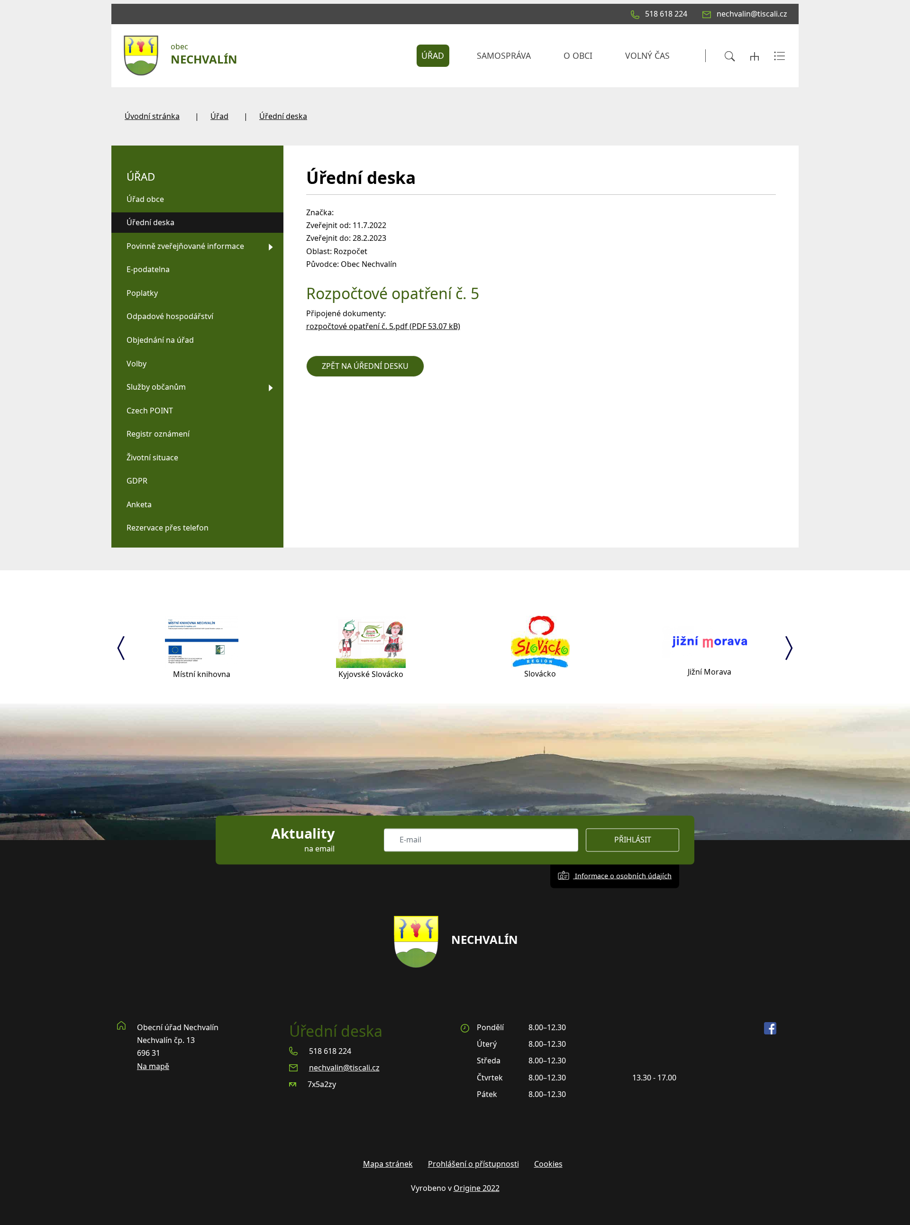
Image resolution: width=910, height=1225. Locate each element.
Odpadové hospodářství (170, 316)
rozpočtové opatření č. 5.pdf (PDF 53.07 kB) (383, 326)
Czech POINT (150, 410)
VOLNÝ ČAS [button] (647, 55)
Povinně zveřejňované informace (185, 246)
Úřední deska (283, 116)
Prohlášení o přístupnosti (473, 1164)
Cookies (548, 1164)
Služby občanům (156, 387)
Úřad (219, 116)
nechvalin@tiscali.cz (344, 1067)
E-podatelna (148, 269)
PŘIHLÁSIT (632, 840)
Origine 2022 (477, 1188)
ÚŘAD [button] (432, 55)
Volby (136, 363)
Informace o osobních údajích (622, 875)
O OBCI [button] (578, 55)
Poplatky (142, 293)
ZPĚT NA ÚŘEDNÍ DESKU (365, 366)
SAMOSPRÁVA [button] (504, 55)
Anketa (139, 504)
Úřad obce (145, 199)
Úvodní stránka (152, 116)
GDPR (137, 480)
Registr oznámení (158, 434)
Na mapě (153, 1066)
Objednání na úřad (160, 340)
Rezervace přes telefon (168, 527)
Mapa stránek (388, 1164)
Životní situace (152, 457)
